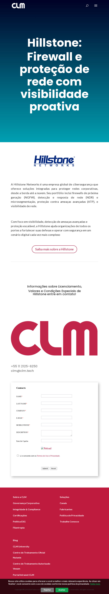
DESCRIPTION (22, 432)
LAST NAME (21, 404)
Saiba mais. (95, 584)
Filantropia (19, 527)
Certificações (20, 515)
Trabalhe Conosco (69, 521)
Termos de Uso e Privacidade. (48, 456)
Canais (63, 503)
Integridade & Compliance (26, 509)
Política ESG (19, 521)
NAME (19, 397)
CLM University (21, 546)
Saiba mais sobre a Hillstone (54, 249)
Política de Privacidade (72, 515)
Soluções (64, 497)
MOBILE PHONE (23, 425)
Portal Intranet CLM (23, 574)
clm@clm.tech (22, 371)
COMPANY (21, 411)
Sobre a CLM (19, 497)
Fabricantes (66, 509)
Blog (15, 540)
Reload (47, 448)
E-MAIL (19, 418)
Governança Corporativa (26, 503)
